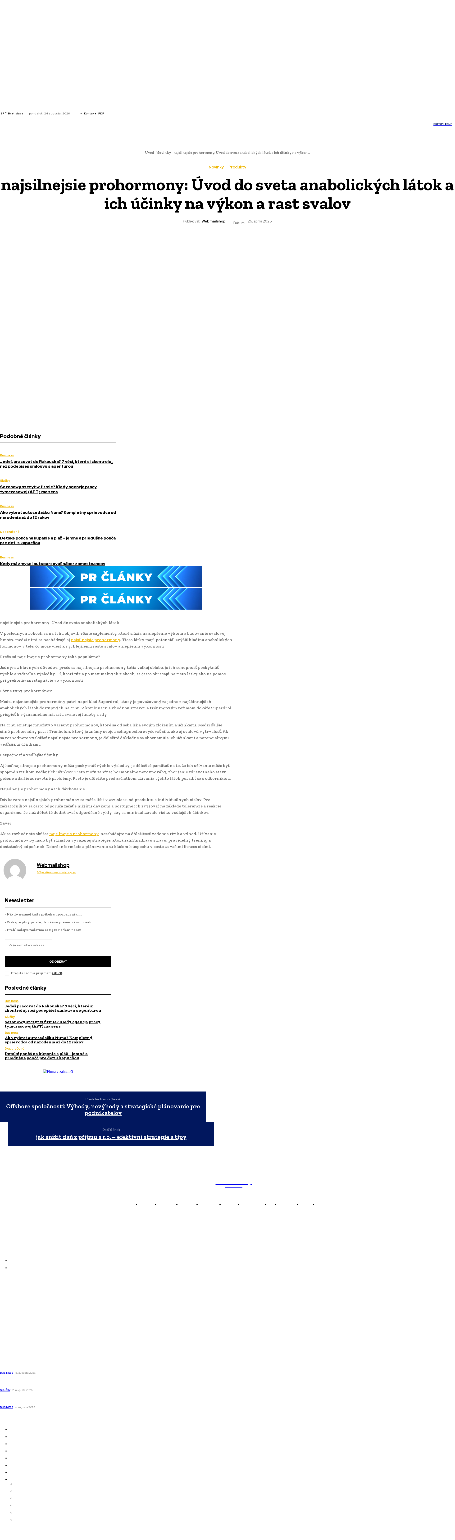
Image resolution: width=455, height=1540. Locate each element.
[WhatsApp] (227, 242)
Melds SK (8, 1292)
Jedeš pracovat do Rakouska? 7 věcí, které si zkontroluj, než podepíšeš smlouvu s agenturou (56, 464)
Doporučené (10, 532)
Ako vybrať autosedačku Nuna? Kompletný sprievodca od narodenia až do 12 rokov (58, 515)
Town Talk (9, 1305)
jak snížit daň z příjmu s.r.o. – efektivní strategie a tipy (111, 1136)
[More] (279, 242)
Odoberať (58, 962)
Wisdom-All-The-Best (19, 1338)
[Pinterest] (210, 242)
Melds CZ (8, 1298)
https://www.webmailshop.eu (56, 872)
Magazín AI (10, 1312)
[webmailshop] (18, 870)
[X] (123, 113)
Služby (5, 481)
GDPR (57, 973)
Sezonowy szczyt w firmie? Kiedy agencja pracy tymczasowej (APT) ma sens (48, 489)
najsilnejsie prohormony (95, 639)
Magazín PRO (12, 1325)
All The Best (10, 1318)
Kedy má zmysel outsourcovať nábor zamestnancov (52, 563)
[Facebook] (112, 113)
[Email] (261, 242)
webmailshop (214, 221)
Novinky (216, 167)
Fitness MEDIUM (15, 1332)
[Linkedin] (118, 113)
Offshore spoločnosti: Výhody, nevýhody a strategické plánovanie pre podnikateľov (103, 1109)
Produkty (237, 167)
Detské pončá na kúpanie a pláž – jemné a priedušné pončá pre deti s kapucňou (58, 540)
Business (7, 455)
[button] (285, 124)
